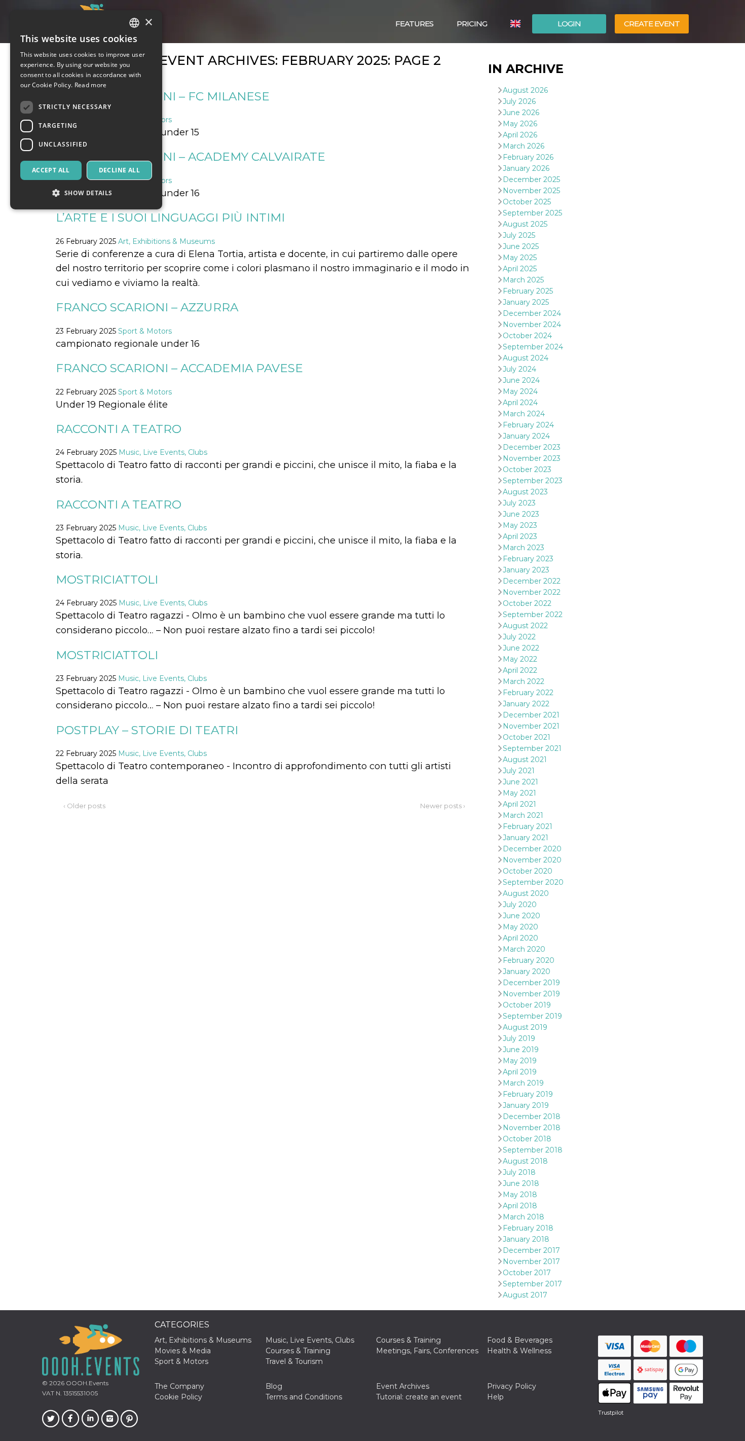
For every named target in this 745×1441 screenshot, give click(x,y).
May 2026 (520, 123)
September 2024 (533, 346)
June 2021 (520, 781)
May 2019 (520, 1060)
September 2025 (532, 213)
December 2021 (531, 714)
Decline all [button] (119, 170)
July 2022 (519, 636)
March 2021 (523, 815)
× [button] (148, 22)
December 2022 (532, 581)
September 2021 (532, 748)
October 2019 (527, 1005)
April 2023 (520, 536)
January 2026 (526, 168)
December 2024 (532, 313)
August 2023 (525, 491)
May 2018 (520, 1194)
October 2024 (527, 335)
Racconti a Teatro (118, 429)
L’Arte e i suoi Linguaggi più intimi (170, 217)
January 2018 (526, 1239)
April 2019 (520, 1071)
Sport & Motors (145, 331)
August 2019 (525, 1027)
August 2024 (525, 358)
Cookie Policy (178, 1396)
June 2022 (521, 648)
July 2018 (519, 1172)
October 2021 (526, 737)
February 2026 (528, 157)
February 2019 (528, 1094)
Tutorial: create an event (419, 1396)
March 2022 (523, 681)
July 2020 (520, 904)
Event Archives (402, 1386)
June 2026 (521, 112)
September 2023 (533, 480)
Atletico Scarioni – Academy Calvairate (190, 157)
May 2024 (520, 391)
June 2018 (521, 1183)
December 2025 (531, 179)
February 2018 (528, 1228)
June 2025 (521, 246)
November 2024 (532, 324)
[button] (86, 193)
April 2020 (520, 938)
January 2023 (526, 569)
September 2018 (533, 1150)
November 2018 (532, 1127)
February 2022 (528, 692)
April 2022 (520, 670)
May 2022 (520, 659)
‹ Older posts (84, 806)
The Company (179, 1386)
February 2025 (528, 291)
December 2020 (532, 848)
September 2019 (532, 1016)
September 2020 (533, 882)
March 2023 (523, 547)
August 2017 (525, 1295)
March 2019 (523, 1083)
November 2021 (531, 726)
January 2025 (526, 302)
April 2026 (520, 134)
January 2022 (526, 703)
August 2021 (525, 759)
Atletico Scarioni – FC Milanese (163, 96)
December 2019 (531, 982)
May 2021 (519, 793)
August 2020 (526, 893)
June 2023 (521, 514)
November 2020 (532, 859)
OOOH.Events (86, 1383)
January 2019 (526, 1105)
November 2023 (532, 458)
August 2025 (525, 224)
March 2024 (524, 413)
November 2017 (531, 1261)
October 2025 (527, 201)
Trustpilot (610, 1412)
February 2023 (528, 558)
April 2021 (519, 804)
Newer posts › (442, 806)
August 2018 (525, 1161)
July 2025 (519, 235)
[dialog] (86, 109)
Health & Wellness (519, 1350)
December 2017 (531, 1250)
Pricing (472, 23)
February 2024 (528, 424)
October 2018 (527, 1138)
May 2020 (520, 926)
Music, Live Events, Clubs (163, 452)
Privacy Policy (511, 1386)
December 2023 (532, 447)
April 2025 (520, 268)
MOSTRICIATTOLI (107, 579)
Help (495, 1396)
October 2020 (527, 871)
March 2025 (523, 279)
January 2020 (526, 971)
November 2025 (531, 190)
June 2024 (521, 380)
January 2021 (525, 837)
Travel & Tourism (294, 1361)
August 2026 (525, 90)
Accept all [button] (51, 170)
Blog (274, 1386)
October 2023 (527, 469)
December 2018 (532, 1116)
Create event (652, 23)
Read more (90, 85)
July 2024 (519, 369)
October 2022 (527, 603)
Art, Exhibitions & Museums (166, 241)
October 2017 (527, 1272)
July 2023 (519, 503)
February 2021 (527, 826)
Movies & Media (183, 1350)
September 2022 (533, 614)
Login (569, 23)
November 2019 (531, 993)
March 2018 (523, 1216)
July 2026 (519, 101)
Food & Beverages (519, 1340)
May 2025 (520, 257)
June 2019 (521, 1049)
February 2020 (528, 960)
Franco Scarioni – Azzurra (147, 307)
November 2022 (532, 592)
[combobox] (134, 23)
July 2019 (519, 1038)
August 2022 (525, 625)
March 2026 (523, 146)
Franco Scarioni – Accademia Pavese (179, 368)
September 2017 (532, 1283)
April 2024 (520, 402)
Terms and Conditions (304, 1396)
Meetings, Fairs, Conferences (427, 1350)
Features (414, 23)
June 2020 (521, 915)
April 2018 (520, 1205)
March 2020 (524, 949)
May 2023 (520, 525)
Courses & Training (408, 1340)
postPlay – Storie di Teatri (147, 730)
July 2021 (519, 770)
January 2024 (526, 436)
